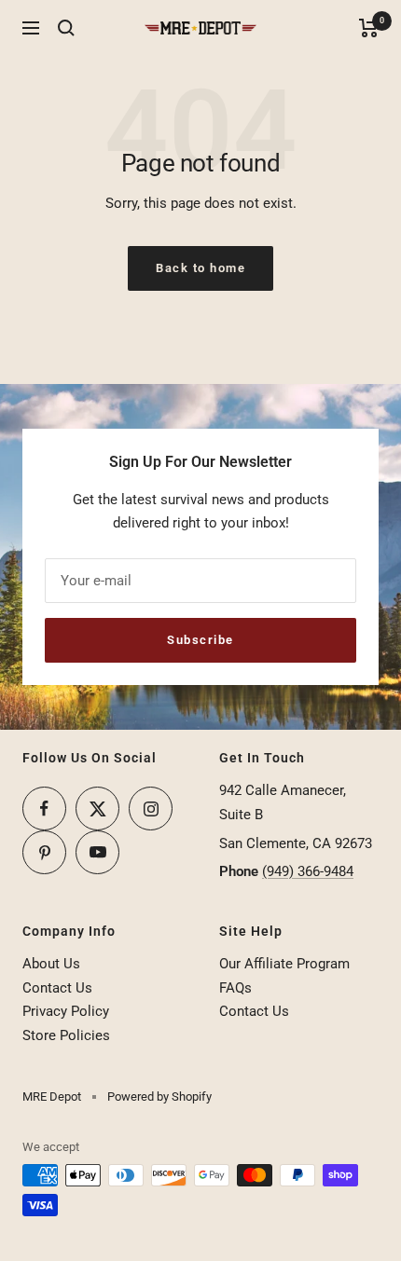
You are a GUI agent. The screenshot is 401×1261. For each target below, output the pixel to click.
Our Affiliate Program (284, 963)
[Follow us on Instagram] (151, 808)
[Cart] (369, 28)
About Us (51, 963)
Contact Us (57, 988)
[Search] (66, 28)
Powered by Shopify (159, 1096)
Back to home (200, 268)
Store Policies (66, 1035)
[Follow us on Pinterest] (44, 852)
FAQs (235, 988)
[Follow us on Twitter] (97, 808)
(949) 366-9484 (307, 871)
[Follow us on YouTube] (97, 852)
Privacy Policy (65, 1011)
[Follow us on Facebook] (44, 808)
